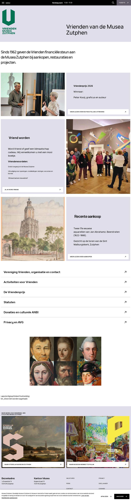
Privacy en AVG (13, 322)
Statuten (9, 302)
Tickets (122, 3)
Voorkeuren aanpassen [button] (9, 498)
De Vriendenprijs (14, 292)
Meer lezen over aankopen (81, 257)
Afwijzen (104, 496)
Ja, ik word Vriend (12, 189)
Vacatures (70, 478)
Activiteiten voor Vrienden (20, 282)
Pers (68, 483)
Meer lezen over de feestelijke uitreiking (87, 112)
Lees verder (85, 495)
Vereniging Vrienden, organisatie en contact (32, 272)
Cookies (102, 489)
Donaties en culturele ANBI (21, 312)
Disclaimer (103, 483)
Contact (69, 489)
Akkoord (120, 496)
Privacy (102, 478)
